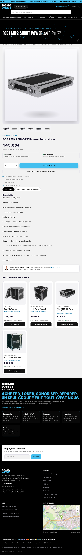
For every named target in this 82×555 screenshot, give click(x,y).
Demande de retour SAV (9, 510)
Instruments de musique (11, 17)
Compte (73, 6)
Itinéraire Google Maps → (50, 532)
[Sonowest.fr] (6, 6)
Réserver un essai (61, 6)
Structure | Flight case (15, 44)
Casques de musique (49, 497)
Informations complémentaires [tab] (28, 189)
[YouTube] (12, 491)
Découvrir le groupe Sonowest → (13, 407)
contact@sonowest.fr (9, 486)
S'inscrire (36, 457)
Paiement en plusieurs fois (10, 516)
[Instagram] (3, 491)
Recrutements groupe (56, 547)
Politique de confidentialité (40, 547)
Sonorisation (29, 17)
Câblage (52, 17)
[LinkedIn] (22, 491)
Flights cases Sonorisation (41, 44)
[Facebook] (8, 491)
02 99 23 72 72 (55, 267)
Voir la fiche (15, 324)
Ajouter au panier (48, 165)
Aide (3, 503)
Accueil (4, 44)
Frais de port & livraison (9, 506)
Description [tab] (8, 189)
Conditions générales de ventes (10, 547)
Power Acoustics (9, 136)
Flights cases (28, 44)
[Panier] (79, 6)
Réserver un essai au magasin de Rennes (41, 171)
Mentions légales (26, 547)
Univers (46, 470)
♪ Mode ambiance (20, 6)
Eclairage (62, 17)
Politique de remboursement (11, 513)
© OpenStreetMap (75, 532)
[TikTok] (17, 491)
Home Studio (41, 17)
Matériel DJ (72, 17)
